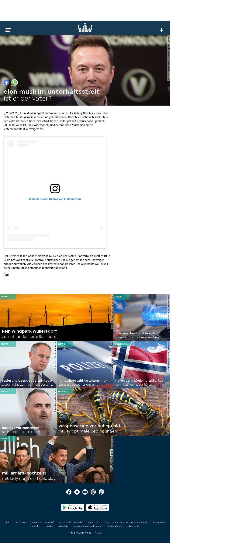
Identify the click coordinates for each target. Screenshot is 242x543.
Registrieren (20, 522)
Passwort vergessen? (42, 522)
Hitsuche (49, 526)
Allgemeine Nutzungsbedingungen (131, 522)
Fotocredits (133, 526)
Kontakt (35, 526)
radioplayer (63, 526)
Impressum (159, 522)
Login (7, 522)
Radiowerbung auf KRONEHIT (88, 526)
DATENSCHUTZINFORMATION (71, 522)
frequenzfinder (114, 526)
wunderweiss (84, 532)
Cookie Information (98, 522)
